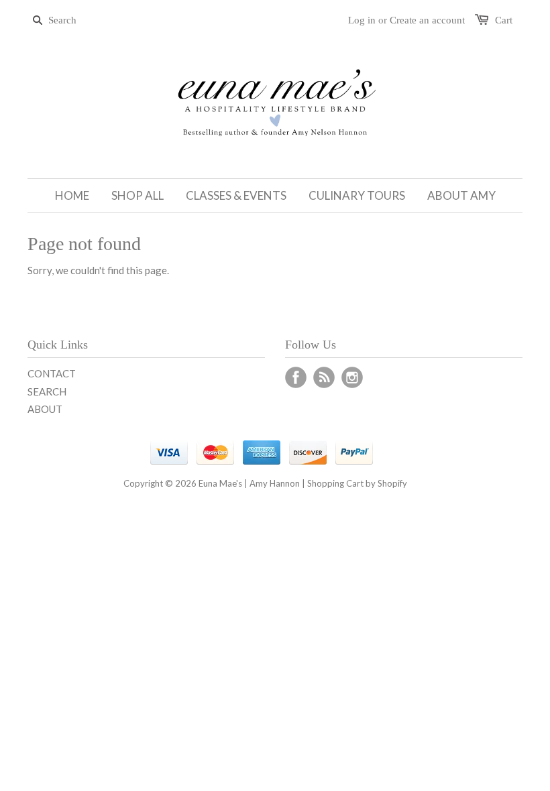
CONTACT (52, 373)
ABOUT (45, 409)
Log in (362, 20)
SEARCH (47, 391)
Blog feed (324, 377)
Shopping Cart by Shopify (357, 483)
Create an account (427, 20)
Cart (503, 20)
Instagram (352, 377)
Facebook (296, 377)
